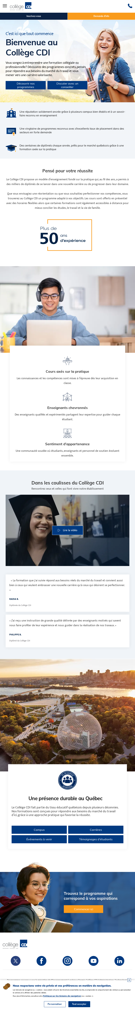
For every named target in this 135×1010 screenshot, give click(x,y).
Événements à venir (39, 839)
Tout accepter (79, 1004)
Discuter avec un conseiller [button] (67, 85)
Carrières (96, 829)
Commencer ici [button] (83, 909)
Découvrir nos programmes (26, 85)
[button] (67, 530)
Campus (39, 829)
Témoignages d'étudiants (95, 839)
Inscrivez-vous (34, 16)
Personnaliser (55, 1004)
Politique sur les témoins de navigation (62, 996)
